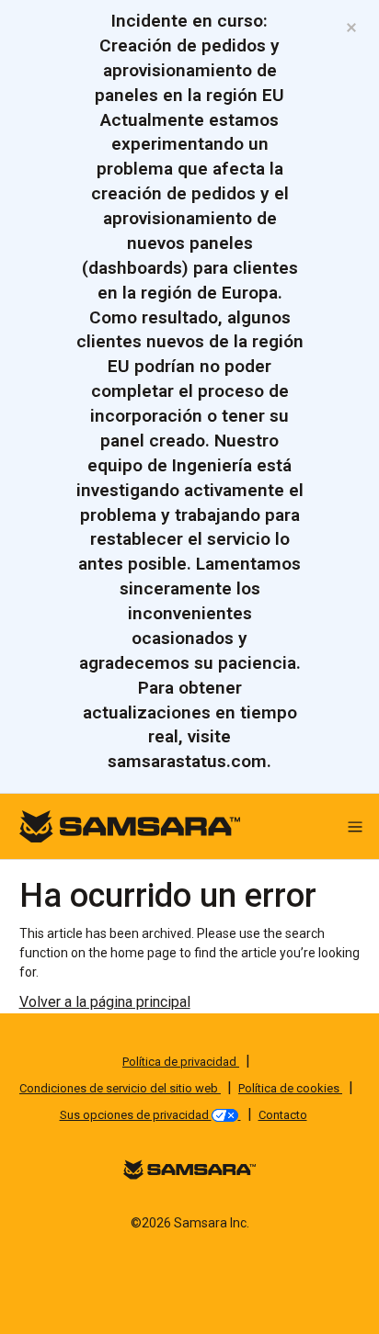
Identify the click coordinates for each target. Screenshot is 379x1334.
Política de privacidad (180, 1061)
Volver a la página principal (104, 1002)
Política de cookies (290, 1088)
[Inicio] (129, 825)
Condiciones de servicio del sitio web (120, 1088)
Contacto (282, 1115)
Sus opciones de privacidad (136, 1115)
